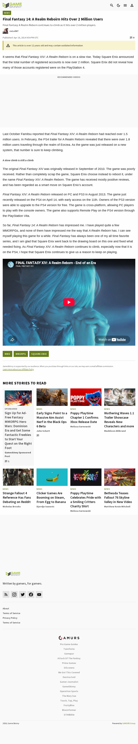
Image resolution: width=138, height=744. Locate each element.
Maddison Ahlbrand (115, 430)
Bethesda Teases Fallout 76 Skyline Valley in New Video (118, 497)
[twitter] (22, 594)
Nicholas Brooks (12, 506)
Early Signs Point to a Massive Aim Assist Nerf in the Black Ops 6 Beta (52, 419)
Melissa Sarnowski (80, 426)
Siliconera (69, 667)
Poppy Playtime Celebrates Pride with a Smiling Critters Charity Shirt (85, 499)
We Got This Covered (69, 672)
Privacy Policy (10, 617)
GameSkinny (69, 686)
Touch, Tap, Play (69, 700)
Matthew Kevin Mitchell (117, 506)
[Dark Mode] (118, 5)
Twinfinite (69, 648)
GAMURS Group (128, 723)
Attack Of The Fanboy (69, 658)
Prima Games (69, 663)
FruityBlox (69, 705)
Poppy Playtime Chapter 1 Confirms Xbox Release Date (84, 417)
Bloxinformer (69, 709)
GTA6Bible (69, 714)
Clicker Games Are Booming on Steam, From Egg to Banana (51, 497)
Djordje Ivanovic (45, 506)
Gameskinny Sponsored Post (18, 454)
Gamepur (69, 653)
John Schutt (43, 430)
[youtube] (39, 594)
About (6, 608)
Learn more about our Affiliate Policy (18, 369)
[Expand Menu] (125, 5)
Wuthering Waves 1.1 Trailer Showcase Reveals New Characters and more (119, 419)
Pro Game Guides (69, 644)
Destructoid (69, 677)
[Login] (132, 5)
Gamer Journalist (69, 681)
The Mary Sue (69, 695)
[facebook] (30, 594)
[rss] (6, 594)
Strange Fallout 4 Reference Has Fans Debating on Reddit (17, 497)
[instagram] (14, 594)
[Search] (111, 5)
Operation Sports (69, 691)
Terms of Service (11, 613)
